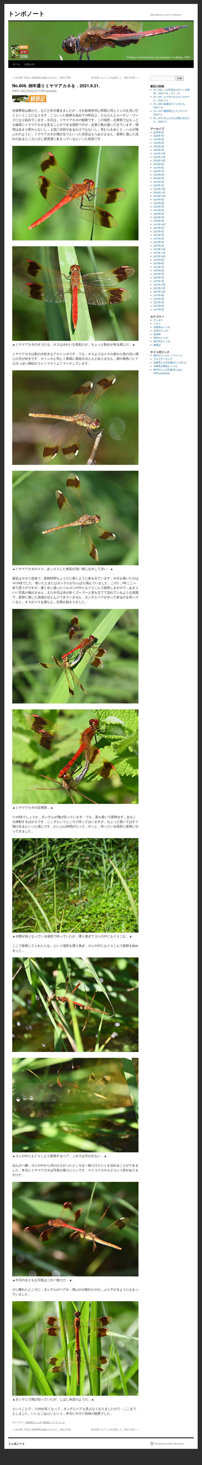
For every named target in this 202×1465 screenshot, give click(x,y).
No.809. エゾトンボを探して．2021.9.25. (114, 77)
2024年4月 (158, 217)
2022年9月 (158, 259)
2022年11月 (159, 252)
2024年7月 (158, 206)
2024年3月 (158, 220)
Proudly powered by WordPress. (169, 1443)
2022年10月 (159, 256)
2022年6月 (158, 270)
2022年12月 (159, 249)
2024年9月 (158, 199)
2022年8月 (158, 263)
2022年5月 (158, 273)
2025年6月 (158, 174)
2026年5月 (158, 142)
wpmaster (51, 90)
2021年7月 (158, 302)
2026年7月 (158, 135)
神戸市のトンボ (161, 341)
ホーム (16, 64)
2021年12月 (159, 284)
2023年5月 (158, 242)
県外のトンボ (160, 337)
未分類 (157, 334)
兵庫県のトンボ (33, 1422)
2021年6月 (158, 305)
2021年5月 (158, 309)
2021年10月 (159, 291)
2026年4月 (158, 146)
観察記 (46, 1422)
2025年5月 (158, 178)
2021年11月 (159, 288)
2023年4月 (158, 245)
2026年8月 (158, 132)
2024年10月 (159, 195)
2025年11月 (159, 156)
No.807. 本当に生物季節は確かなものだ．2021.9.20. (41, 77)
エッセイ (158, 320)
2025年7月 (158, 171)
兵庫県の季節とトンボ (165, 366)
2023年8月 (158, 231)
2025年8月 (158, 167)
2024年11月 (159, 192)
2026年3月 (158, 149)
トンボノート (26, 13)
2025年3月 (158, 185)
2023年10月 (159, 224)
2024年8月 (158, 203)
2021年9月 (158, 295)
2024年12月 (159, 188)
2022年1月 (158, 281)
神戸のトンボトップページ (167, 355)
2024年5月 (158, 213)
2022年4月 (158, 277)
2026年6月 (158, 139)
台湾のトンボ (160, 330)
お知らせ (29, 64)
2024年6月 (158, 210)
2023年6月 (158, 238)
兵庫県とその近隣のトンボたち (170, 362)
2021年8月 (158, 298)
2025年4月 (158, 181)
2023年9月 (158, 227)
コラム (157, 323)
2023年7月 (158, 234)
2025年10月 (159, 160)
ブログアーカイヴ (162, 358)
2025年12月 (159, 153)
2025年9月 (158, 164)
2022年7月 (158, 266)
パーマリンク (58, 1422)
